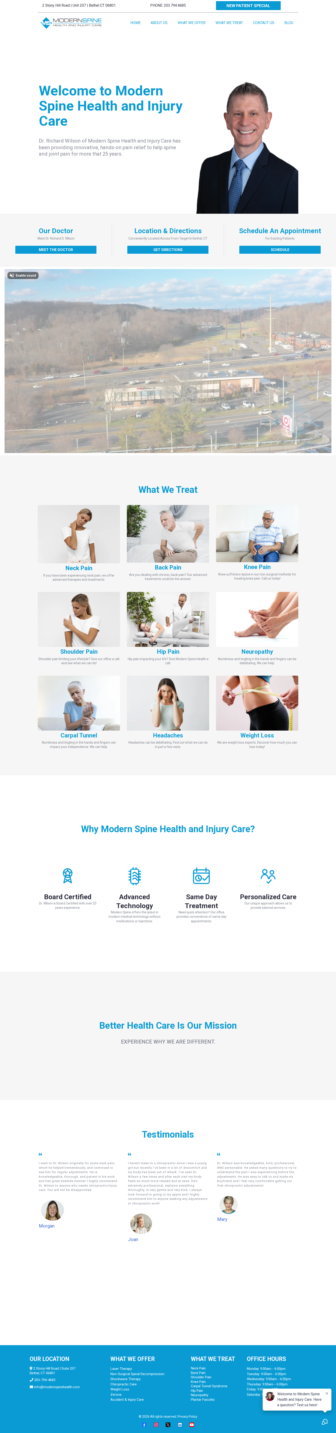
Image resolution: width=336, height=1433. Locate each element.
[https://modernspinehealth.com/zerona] (257, 703)
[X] (168, 1425)
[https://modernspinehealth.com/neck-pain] (79, 534)
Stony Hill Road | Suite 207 (55, 1368)
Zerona (115, 1395)
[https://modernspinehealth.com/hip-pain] (168, 619)
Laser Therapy (121, 1369)
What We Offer (191, 23)
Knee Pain (198, 1382)
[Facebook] (144, 1425)
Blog (288, 23)
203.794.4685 (175, 5)
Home (135, 23)
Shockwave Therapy (125, 1379)
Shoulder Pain (201, 1377)
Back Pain (198, 1373)
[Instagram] (156, 1425)
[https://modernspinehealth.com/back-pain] (168, 534)
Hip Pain (197, 1391)
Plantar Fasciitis (203, 1400)
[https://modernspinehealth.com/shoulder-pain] (79, 619)
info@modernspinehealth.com (57, 1387)
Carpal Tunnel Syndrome (209, 1386)
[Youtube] (192, 1425)
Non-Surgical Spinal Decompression (137, 1374)
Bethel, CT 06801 (42, 1373)
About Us (159, 23)
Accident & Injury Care (127, 1400)
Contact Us (263, 23)
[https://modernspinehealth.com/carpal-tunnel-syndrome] (79, 703)
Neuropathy (199, 1395)
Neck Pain (198, 1368)
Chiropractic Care (123, 1384)
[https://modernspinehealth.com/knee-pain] (257, 533)
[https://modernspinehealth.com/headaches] (168, 703)
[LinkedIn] (180, 1425)
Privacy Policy (187, 1416)
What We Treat (229, 23)
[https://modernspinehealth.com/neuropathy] (257, 619)
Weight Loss (119, 1389)
